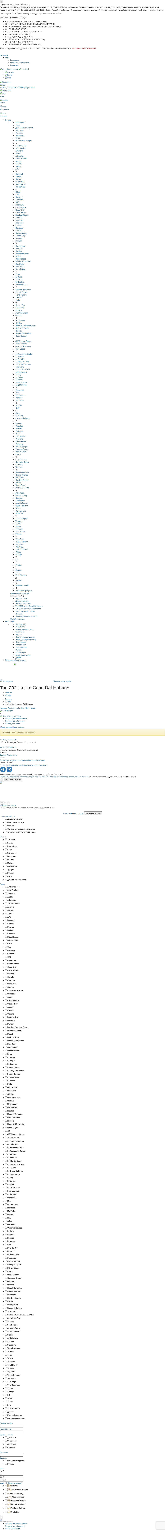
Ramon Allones (21, 475)
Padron (18, 423)
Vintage (18, 554)
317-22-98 (8, 87)
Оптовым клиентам (8, 760)
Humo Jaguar (21, 336)
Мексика (19, 132)
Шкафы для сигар (23, 655)
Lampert (18, 379)
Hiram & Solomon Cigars (25, 325)
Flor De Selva (21, 294)
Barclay (10, 923)
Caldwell (18, 197)
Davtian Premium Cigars (17, 1027)
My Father (19, 400)
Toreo (17, 523)
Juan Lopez (20, 348)
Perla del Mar (20, 441)
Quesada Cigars (22, 462)
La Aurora (19, 356)
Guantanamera (21, 312)
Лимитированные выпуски (26, 616)
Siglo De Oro (20, 511)
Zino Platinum (21, 575)
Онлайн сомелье (17, 619)
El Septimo (19, 282)
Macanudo (19, 390)
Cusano (18, 240)
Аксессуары (10, 621)
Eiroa (17, 274)
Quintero (19, 464)
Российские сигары (23, 140)
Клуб (26, 69)
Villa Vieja (19, 547)
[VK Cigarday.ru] (9, 771)
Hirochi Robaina (21, 328)
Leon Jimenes (21, 382)
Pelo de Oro (20, 436)
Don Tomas (20, 266)
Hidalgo (18, 323)
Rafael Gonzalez (22, 472)
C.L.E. (17, 192)
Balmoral (19, 174)
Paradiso (19, 426)
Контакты (4, 54)
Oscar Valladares (22, 418)
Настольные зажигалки (25, 637)
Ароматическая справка (73, 813)
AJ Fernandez (13, 886)
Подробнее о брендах (19, 593)
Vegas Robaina (21, 541)
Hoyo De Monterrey (23, 333)
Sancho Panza (21, 503)
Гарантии (14, 65)
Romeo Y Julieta (22, 487)
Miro (17, 392)
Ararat (17, 153)
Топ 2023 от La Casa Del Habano (29, 606)
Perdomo (19, 439)
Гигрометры (20, 624)
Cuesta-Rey (20, 235)
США (9, 876)
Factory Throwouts (23, 289)
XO (16, 559)
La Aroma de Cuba (15, 1147)
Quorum (18, 467)
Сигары (8, 120)
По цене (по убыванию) (15, 721)
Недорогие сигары (23, 603)
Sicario (18, 508)
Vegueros (19, 544)
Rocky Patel (20, 485)
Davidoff (18, 248)
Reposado (19, 477)
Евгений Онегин (22, 585)
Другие (18, 580)
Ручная (10, 1464)
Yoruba (18, 565)
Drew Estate (20, 269)
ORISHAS (19, 415)
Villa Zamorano (21, 549)
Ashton (18, 161)
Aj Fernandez (20, 145)
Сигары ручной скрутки (25, 611)
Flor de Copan (21, 292)
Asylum (18, 163)
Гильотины (19, 626)
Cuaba (18, 230)
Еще (7, 57)
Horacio (18, 330)
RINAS (18, 482)
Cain (17, 194)
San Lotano (20, 500)
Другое (18, 657)
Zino (17, 572)
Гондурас (19, 130)
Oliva (17, 413)
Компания (14, 60)
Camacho (19, 199)
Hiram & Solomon (15, 1114)
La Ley (18, 374)
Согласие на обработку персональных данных (68, 776)
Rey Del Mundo (21, 480)
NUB (17, 408)
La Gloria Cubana (22, 369)
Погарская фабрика (23, 590)
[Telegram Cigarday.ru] (3, 771)
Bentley (18, 176)
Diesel (17, 256)
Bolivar (18, 179)
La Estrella (19, 359)
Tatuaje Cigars (21, 518)
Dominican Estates (23, 261)
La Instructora (21, 372)
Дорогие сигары (22, 601)
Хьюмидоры (20, 652)
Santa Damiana (21, 505)
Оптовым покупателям (20, 62)
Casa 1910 (19, 210)
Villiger (18, 552)
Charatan (19, 220)
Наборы (18, 634)
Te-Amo (18, 521)
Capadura (19, 204)
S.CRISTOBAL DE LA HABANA (20, 1314)
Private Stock (20, 451)
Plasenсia (19, 444)
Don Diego (19, 264)
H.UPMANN (12, 1107)
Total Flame (20, 531)
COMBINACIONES (15, 990)
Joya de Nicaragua (23, 346)
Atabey (18, 166)
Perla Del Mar (13, 1254)
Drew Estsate (13, 1050)
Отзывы (41, 760)
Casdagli (11, 973)
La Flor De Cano (22, 361)
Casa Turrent (20, 212)
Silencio (10, 1341)
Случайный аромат (93, 813)
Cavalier (18, 217)
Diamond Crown (22, 253)
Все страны (20, 122)
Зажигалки (19, 631)
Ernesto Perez (21, 284)
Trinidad (18, 534)
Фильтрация (8, 681)
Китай (17, 138)
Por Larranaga (21, 446)
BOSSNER (19, 181)
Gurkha (18, 315)
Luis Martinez (20, 384)
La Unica (19, 377)
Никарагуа (19, 135)
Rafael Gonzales (14, 1288)
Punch (18, 454)
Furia (17, 300)
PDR (17, 433)
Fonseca (19, 297)
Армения (11, 839)
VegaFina (19, 539)
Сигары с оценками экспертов (28, 608)
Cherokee (19, 222)
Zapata (18, 570)
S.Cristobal (19, 493)
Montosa (19, 397)
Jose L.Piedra (21, 343)
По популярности (12, 723)
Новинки (19, 613)
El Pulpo (18, 279)
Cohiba (18, 225)
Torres (18, 526)
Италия (10, 859)
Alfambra (19, 150)
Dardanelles (20, 246)
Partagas (19, 431)
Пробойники (20, 644)
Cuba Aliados (20, 233)
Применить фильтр (13, 779)
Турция (10, 869)
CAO (17, 202)
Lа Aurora (11, 1194)
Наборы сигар (21, 598)
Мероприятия (15, 765)
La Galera (19, 366)
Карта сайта (33, 760)
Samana (18, 498)
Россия (10, 873)
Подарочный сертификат (15, 660)
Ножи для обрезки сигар (25, 639)
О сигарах (4, 765)
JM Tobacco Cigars (23, 341)
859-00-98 (8, 747)
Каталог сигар (12, 69)
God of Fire (20, 305)
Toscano (18, 529)
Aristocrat (19, 156)
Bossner (11, 933)
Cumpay (18, 238)
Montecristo (20, 395)
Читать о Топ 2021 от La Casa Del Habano (17, 708)
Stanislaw (19, 513)
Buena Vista (20, 186)
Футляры (19, 649)
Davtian (18, 251)
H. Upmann (20, 320)
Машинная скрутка (15, 1460)
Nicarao (18, 405)
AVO (17, 168)
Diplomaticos (20, 258)
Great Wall (19, 307)
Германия (11, 852)
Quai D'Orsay (20, 459)
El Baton (18, 276)
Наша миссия (22, 760)
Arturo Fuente (21, 158)
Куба (17, 125)
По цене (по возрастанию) (16, 718)
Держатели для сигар (24, 629)
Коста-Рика (12, 846)
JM (8, 1131)
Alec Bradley (20, 148)
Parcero (18, 428)
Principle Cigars (21, 449)
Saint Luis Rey (21, 495)
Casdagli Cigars (21, 215)
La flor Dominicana (23, 364)
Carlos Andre (20, 207)
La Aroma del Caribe (23, 354)
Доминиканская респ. (24, 127)
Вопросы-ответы (41, 765)
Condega (19, 228)
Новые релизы (27, 765)
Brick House (20, 184)
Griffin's (18, 310)
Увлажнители (21, 647)
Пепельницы (20, 642)
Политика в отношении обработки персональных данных (24, 776)
